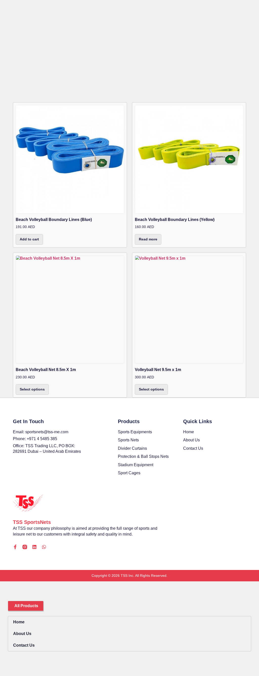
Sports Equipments (135, 432)
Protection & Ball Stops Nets (143, 456)
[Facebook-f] (15, 547)
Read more (148, 239)
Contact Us (24, 645)
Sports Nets (128, 440)
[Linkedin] (34, 547)
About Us (22, 633)
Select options (32, 389)
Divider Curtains (132, 448)
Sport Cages (129, 473)
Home (19, 622)
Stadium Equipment (135, 465)
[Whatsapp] (44, 547)
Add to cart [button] (29, 239)
